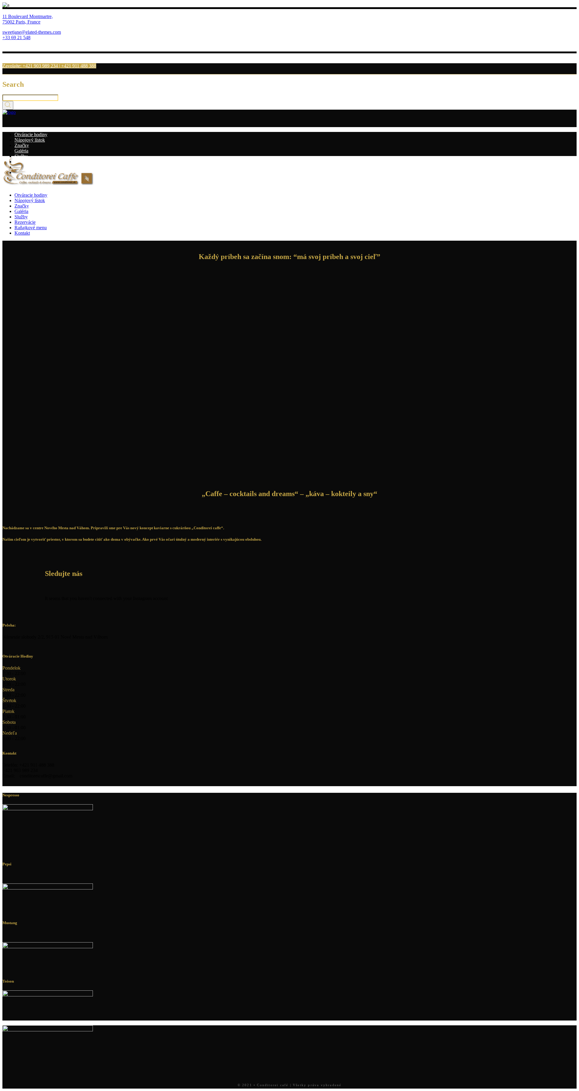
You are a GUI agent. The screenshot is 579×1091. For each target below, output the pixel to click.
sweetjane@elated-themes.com (31, 32)
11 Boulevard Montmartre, (27, 16)
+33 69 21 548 (16, 37)
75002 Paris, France (21, 21)
